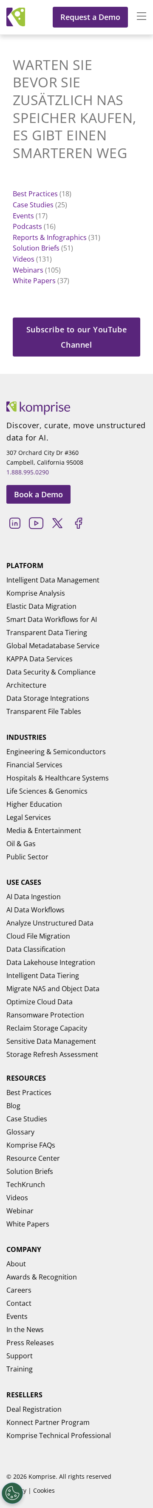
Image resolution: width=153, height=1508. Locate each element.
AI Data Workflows (35, 909)
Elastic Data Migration (41, 606)
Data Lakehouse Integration (50, 962)
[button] (137, 17)
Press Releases (30, 1342)
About (16, 1263)
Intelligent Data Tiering (42, 975)
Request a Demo (90, 17)
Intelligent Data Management (52, 580)
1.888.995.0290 (27, 472)
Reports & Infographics (50, 237)
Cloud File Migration (38, 936)
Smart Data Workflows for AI (51, 619)
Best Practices (35, 193)
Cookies (44, 1490)
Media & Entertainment (43, 830)
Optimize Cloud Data (39, 1001)
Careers (18, 1290)
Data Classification (35, 949)
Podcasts (27, 226)
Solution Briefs (36, 248)
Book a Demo (38, 494)
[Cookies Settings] (12, 1493)
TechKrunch (25, 1184)
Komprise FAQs (30, 1145)
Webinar (20, 1210)
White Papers (34, 280)
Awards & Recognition (41, 1277)
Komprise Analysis (35, 593)
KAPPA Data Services (39, 658)
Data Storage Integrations (47, 698)
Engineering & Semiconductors (56, 751)
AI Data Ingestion (33, 896)
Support (19, 1355)
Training (19, 1369)
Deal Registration (34, 1409)
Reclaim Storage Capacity (46, 1028)
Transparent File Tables (43, 711)
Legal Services (28, 817)
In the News (25, 1329)
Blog (13, 1105)
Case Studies (33, 204)
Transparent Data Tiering (46, 632)
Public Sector (27, 856)
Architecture (26, 685)
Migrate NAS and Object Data (52, 988)
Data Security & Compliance (51, 672)
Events (23, 215)
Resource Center (33, 1158)
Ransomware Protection (45, 1015)
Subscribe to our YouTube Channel (76, 337)
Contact (18, 1303)
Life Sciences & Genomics (47, 791)
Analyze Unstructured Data (50, 923)
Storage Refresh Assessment (52, 1054)
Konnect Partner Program (48, 1422)
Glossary (20, 1132)
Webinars (28, 270)
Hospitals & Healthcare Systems (57, 778)
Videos (23, 259)
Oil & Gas (21, 843)
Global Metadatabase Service (52, 645)
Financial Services (34, 764)
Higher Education (34, 804)
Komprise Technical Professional (58, 1435)
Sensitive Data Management (51, 1041)
